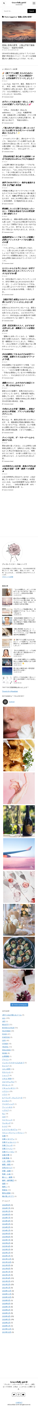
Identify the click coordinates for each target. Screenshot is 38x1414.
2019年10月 (6, 1332)
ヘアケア (5, 1110)
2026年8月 (6, 1205)
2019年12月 (6, 1329)
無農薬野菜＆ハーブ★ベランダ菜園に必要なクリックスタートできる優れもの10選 (18, 239)
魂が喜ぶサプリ (8, 1196)
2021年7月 (6, 1272)
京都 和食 (5, 1158)
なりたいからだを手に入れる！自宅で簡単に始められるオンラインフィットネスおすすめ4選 (18, 271)
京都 (3, 1136)
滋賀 (3, 1183)
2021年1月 (6, 1287)
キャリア (5, 1066)
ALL (3, 1018)
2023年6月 (6, 1243)
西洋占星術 (6, 1193)
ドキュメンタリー (9, 1088)
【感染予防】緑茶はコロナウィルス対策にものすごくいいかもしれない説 (18, 300)
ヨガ (3, 1117)
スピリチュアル (8, 1082)
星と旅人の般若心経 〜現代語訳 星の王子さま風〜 (24, 669)
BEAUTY (5, 1024)
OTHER (5, 1043)
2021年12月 (6, 1259)
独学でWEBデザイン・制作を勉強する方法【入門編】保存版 (18, 183)
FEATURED (6, 1031)
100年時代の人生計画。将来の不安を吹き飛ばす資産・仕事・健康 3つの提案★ (19, 468)
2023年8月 (6, 1237)
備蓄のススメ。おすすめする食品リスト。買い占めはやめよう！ (18, 384)
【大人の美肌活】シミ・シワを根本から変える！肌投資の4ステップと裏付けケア (25, 652)
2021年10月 (6, 1262)
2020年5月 (6, 1313)
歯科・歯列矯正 (8, 1180)
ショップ (5, 1075)
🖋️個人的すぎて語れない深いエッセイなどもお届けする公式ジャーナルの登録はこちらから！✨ (18, 130)
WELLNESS (6, 1050)
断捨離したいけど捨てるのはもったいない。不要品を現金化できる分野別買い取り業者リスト (18, 211)
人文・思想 (6, 1161)
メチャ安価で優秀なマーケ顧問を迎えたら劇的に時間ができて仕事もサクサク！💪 (25, 661)
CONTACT (19, 1403)
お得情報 (5, 1056)
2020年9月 (6, 1300)
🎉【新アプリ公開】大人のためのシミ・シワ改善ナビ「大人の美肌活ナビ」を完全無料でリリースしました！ (18, 75)
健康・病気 (6, 1164)
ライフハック (7, 1120)
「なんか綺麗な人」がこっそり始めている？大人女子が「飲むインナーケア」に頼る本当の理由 (25, 591)
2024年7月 (6, 1217)
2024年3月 (6, 1224)
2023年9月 (6, 1233)
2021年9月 (6, 1265)
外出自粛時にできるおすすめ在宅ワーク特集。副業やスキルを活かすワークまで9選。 (18, 356)
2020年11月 (6, 1294)
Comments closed (8, 97)
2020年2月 (6, 1322)
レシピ (4, 1126)
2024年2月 (6, 1227)
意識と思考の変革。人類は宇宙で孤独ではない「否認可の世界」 (18, 46)
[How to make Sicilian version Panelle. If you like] (19, 755)
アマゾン (5, 1059)
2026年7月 (6, 1208)
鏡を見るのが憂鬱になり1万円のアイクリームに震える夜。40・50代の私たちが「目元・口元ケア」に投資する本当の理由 (25, 601)
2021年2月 (6, 1284)
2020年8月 (6, 1303)
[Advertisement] (19, 512)
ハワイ (4, 1094)
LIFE (4, 1040)
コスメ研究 (6, 1069)
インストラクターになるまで (13, 1063)
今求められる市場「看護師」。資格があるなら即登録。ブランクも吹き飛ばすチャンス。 (18, 411)
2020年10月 (6, 1297)
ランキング (6, 1123)
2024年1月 (6, 1230)
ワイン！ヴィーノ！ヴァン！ (13, 1132)
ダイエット (6, 1085)
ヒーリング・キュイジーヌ (12, 1097)
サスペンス (6, 1072)
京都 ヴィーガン (8, 1152)
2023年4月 (6, 1246)
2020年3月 (6, 1319)
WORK (4, 1053)
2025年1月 (6, 1211)
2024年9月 (6, 1214)
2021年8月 (6, 1268)
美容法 (4, 1190)
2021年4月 (6, 1278)
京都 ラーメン (7, 1148)
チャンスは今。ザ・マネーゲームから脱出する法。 (18, 438)
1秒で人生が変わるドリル (12, 1015)
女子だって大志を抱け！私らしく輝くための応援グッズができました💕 (18, 102)
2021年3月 (6, 1281)
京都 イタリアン (8, 1139)
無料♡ (4, 1187)
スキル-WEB (7, 1078)
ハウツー (5, 1091)
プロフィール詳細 (7, 577)
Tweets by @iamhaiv (10, 691)
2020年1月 (6, 1326)
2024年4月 (6, 1221)
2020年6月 (6, 1310)
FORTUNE (6, 1037)
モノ (3, 1113)
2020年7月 (6, 1307)
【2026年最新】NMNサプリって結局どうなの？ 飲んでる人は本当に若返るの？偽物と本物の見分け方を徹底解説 (25, 621)
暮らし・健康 (7, 1177)
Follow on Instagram (20, 1005)
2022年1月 (6, 1256)
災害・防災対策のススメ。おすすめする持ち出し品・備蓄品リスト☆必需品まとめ (18, 328)
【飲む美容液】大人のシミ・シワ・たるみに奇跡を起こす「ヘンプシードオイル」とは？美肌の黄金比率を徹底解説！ (25, 632)
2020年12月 (6, 1291)
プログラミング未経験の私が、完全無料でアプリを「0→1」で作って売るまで (25, 611)
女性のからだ (7, 1167)
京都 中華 (5, 1155)
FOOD (4, 1034)
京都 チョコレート (9, 1142)
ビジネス (5, 1101)
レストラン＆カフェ (9, 1129)
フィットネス (7, 1107)
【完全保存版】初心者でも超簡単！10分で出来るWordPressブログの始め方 (18, 157)
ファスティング (8, 1104)
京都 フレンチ (7, 1145)
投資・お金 (6, 1174)
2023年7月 (6, 1240)
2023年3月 (6, 1249)
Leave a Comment (8, 203)
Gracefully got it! (19, 2)
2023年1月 (6, 1252)
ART (3, 1021)
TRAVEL (5, 1047)
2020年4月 (6, 1316)
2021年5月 (6, 1275)
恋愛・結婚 (6, 1171)
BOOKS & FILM (8, 1028)
